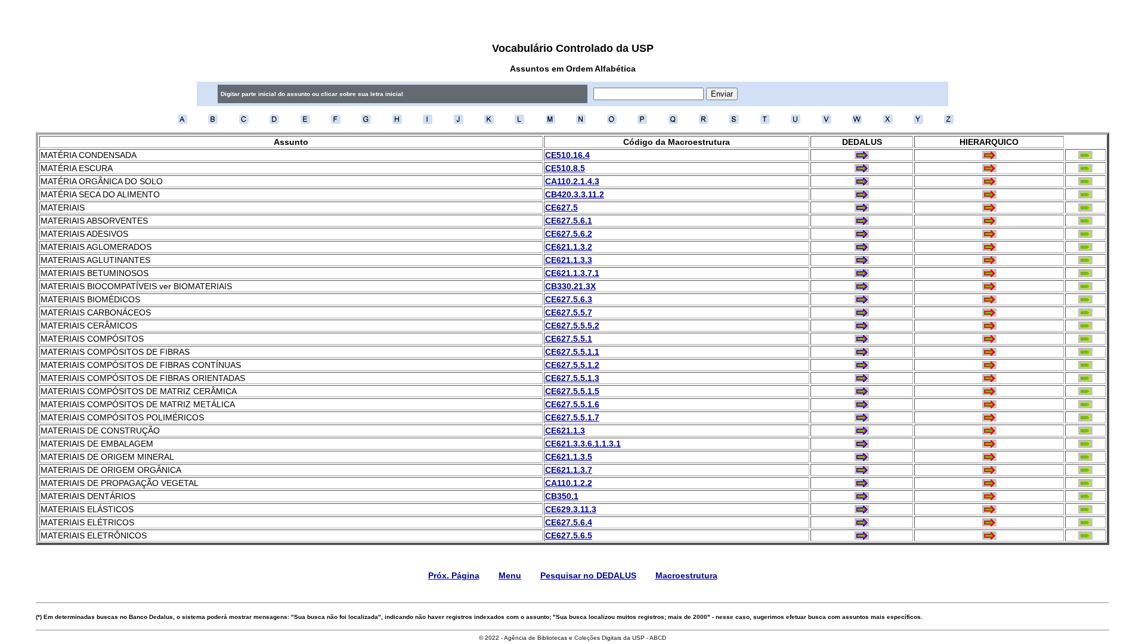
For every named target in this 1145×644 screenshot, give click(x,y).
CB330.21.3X (570, 286)
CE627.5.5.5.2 (572, 325)
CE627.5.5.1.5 (572, 391)
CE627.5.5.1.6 (572, 404)
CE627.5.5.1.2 (572, 365)
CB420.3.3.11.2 (574, 194)
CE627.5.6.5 (568, 535)
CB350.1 (561, 496)
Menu (510, 575)
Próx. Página (453, 575)
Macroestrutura (686, 575)
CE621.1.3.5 (568, 457)
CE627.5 (561, 207)
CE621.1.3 (565, 430)
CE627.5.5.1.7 (572, 417)
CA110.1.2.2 (568, 483)
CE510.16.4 (567, 155)
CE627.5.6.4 (568, 522)
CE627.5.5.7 (568, 312)
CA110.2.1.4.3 (572, 181)
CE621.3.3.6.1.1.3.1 (583, 443)
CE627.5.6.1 (568, 220)
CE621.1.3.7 (568, 470)
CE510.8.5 (565, 168)
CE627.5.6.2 (568, 234)
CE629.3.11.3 (570, 509)
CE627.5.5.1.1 (572, 352)
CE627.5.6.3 (568, 299)
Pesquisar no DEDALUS (588, 575)
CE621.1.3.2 (568, 247)
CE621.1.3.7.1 (572, 273)
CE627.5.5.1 (568, 338)
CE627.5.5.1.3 (572, 378)
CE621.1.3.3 (568, 260)
